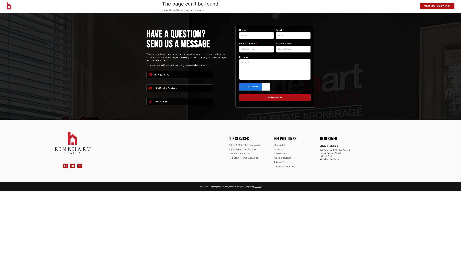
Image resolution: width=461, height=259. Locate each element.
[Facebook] (65, 166)
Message (244, 57)
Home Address (284, 44)
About (394, 5)
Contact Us (409, 5)
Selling (361, 5)
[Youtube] (72, 166)
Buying (377, 5)
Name (242, 30)
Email (279, 30)
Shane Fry (258, 187)
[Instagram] (79, 166)
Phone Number (247, 44)
